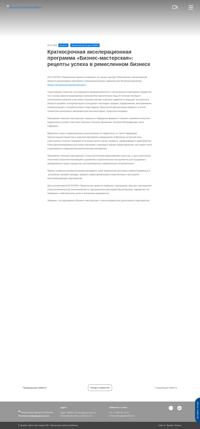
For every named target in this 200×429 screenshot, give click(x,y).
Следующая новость (166, 387)
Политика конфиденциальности (33, 416)
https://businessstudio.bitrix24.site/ (67, 84)
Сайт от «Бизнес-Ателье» (170, 425)
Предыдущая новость (34, 387)
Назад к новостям (100, 387)
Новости (63, 45)
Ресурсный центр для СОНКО (85, 45)
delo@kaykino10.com (125, 416)
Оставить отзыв (197, 410)
